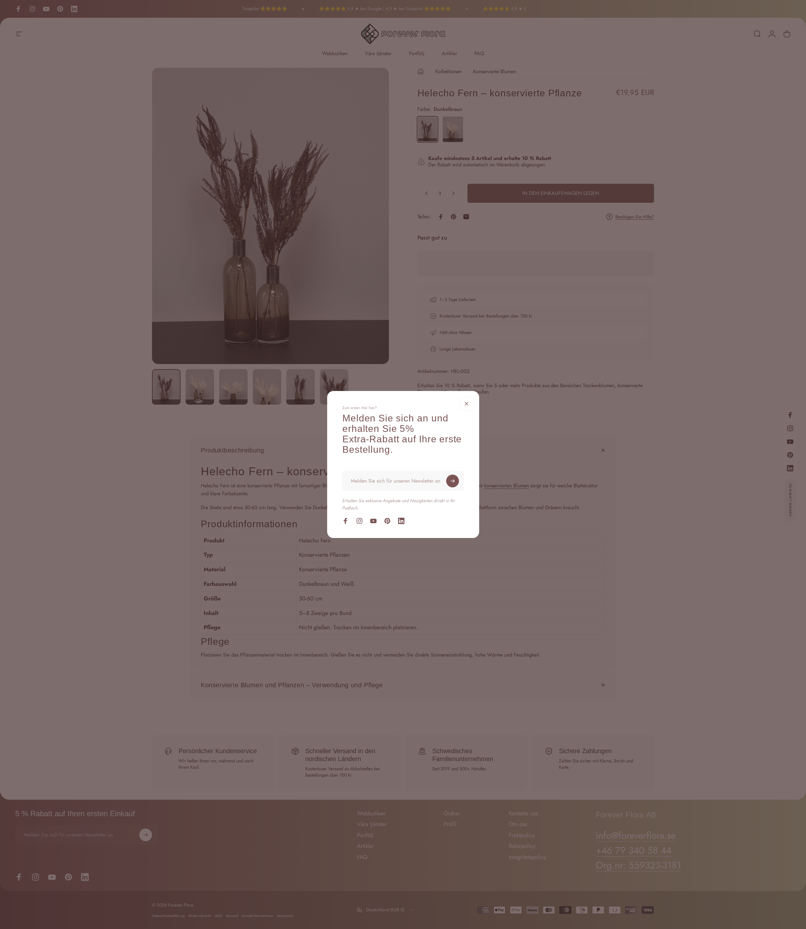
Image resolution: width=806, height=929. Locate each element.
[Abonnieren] (452, 481)
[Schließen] (466, 403)
